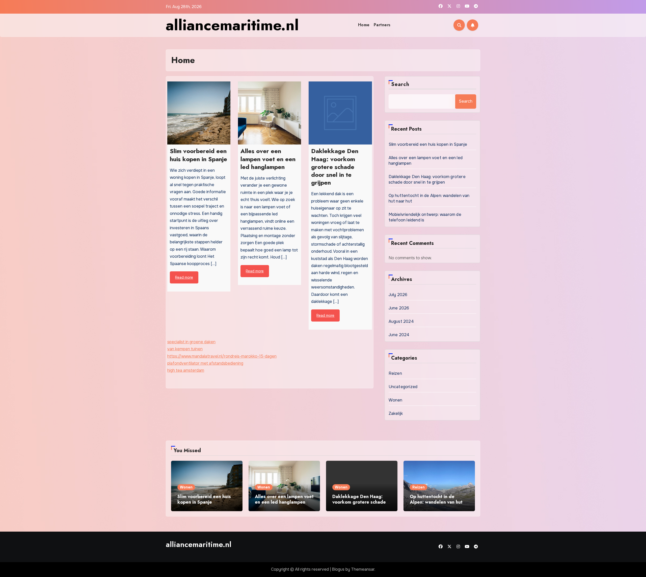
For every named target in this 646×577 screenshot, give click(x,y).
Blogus (338, 569)
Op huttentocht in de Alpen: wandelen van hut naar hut (436, 502)
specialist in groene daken (191, 341)
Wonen (395, 400)
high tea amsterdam (185, 370)
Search (400, 84)
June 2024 (399, 334)
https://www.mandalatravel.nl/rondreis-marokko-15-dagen (222, 356)
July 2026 (398, 294)
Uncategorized (403, 386)
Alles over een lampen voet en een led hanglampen (284, 499)
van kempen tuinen (185, 349)
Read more (184, 277)
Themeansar (362, 569)
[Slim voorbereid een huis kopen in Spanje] (198, 113)
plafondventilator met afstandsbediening (205, 363)
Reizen (395, 373)
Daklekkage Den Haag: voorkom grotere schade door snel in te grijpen (427, 179)
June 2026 (399, 308)
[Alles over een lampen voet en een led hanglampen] (269, 113)
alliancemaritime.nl (232, 25)
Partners (382, 25)
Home (364, 25)
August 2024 (401, 321)
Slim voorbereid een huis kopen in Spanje (428, 144)
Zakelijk (396, 413)
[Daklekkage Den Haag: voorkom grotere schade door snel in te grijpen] (340, 113)
